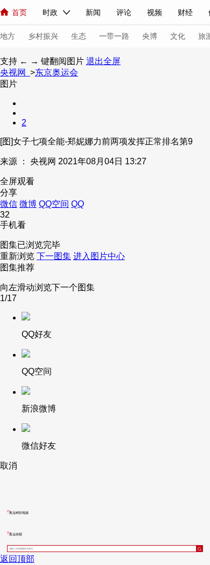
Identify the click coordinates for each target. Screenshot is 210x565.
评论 (123, 12)
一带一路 (114, 36)
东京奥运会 (56, 72)
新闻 (93, 12)
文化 (177, 36)
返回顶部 (17, 558)
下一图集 (54, 256)
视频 (154, 12)
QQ (77, 203)
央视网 (15, 72)
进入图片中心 (99, 256)
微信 (8, 203)
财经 (185, 12)
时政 (50, 12)
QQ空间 (54, 203)
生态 (78, 36)
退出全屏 (103, 61)
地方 (7, 36)
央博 (149, 36)
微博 (28, 203)
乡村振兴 (43, 36)
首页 (19, 12)
